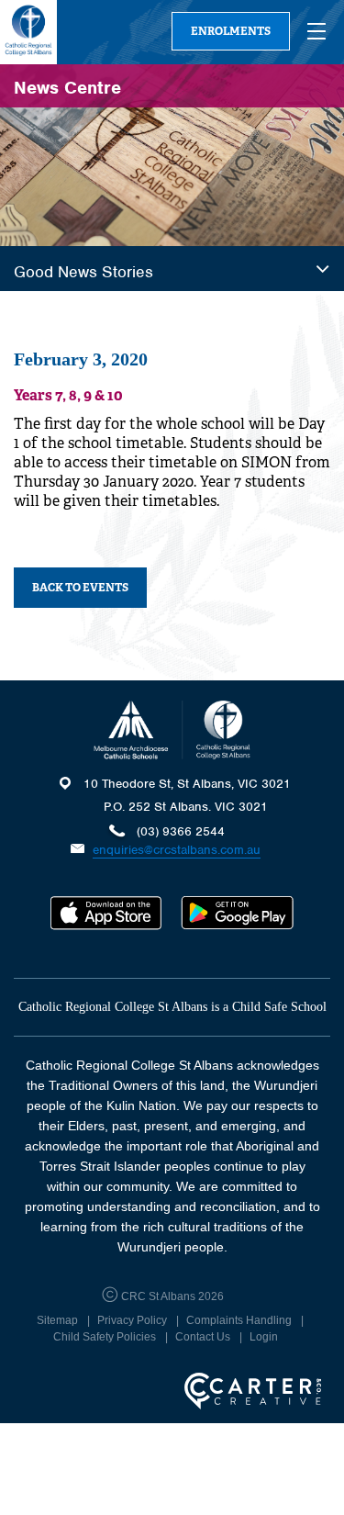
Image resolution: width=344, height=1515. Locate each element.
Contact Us (202, 1336)
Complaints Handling (239, 1320)
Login (264, 1336)
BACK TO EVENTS (80, 587)
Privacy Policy (132, 1320)
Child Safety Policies (104, 1336)
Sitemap (57, 1320)
